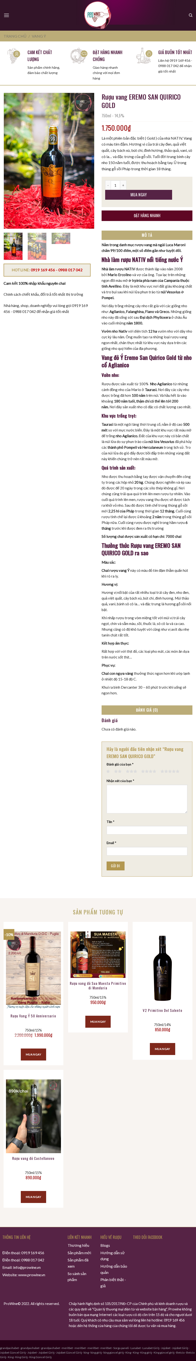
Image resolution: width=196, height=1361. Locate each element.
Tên (110, 822)
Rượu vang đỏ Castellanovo (33, 1158)
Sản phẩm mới (79, 1252)
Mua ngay (139, 195)
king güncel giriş (113, 1352)
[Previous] (11, 160)
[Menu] (6, 15)
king (86, 1352)
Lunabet (136, 1348)
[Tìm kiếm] (190, 15)
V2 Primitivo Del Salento (162, 1010)
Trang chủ (15, 36)
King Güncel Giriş (40, 1357)
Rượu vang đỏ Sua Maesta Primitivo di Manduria (98, 986)
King (128, 1352)
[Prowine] (98, 15)
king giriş (96, 1352)
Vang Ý (39, 36)
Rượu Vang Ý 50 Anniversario (33, 1016)
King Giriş (21, 1357)
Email (111, 843)
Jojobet (165, 1348)
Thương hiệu (78, 1245)
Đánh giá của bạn (120, 764)
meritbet (67, 1348)
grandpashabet (9, 1348)
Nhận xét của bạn (120, 781)
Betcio (180, 1352)
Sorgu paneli (121, 1348)
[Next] (86, 160)
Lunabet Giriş (150, 1348)
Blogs (105, 1245)
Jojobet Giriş (180, 1348)
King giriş (146, 1352)
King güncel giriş (164, 1352)
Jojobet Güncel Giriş (13, 1352)
